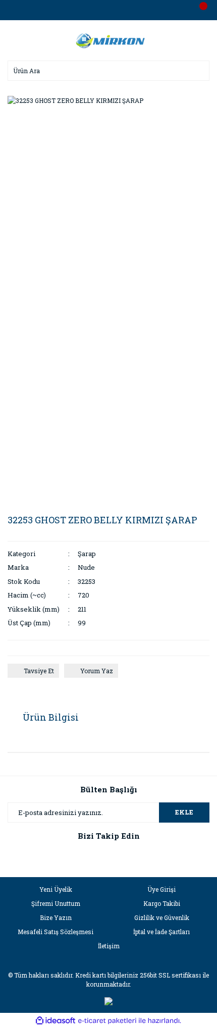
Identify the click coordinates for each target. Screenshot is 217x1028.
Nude (86, 567)
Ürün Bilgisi (51, 717)
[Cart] (199, 10)
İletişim (109, 946)
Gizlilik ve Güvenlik (161, 917)
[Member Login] (108, 10)
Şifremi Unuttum (55, 903)
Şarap (87, 553)
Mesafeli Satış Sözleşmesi (55, 932)
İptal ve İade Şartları (161, 932)
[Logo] (108, 39)
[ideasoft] (55, 1020)
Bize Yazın (56, 917)
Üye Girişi (161, 889)
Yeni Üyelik (55, 889)
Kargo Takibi (161, 903)
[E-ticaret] (107, 1020)
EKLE (184, 812)
